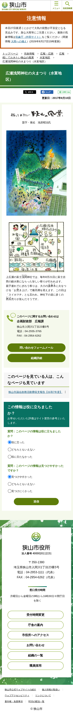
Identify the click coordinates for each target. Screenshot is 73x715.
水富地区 (45, 57)
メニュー (56, 8)
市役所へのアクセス (35, 635)
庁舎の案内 (35, 625)
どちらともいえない (23, 449)
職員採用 (36, 665)
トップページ (10, 53)
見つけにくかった (21, 491)
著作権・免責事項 (14, 701)
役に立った (18, 442)
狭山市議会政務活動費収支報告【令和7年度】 (35, 392)
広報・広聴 (46, 53)
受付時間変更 (36, 614)
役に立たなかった (21, 456)
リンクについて (43, 695)
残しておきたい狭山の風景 (18, 57)
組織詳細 (36, 358)
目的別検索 (67, 8)
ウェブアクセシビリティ (17, 695)
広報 (61, 53)
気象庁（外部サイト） (29, 36)
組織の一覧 (35, 655)
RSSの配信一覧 (36, 701)
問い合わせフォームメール (36, 347)
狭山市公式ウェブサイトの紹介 (20, 689)
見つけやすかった (21, 476)
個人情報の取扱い (51, 689)
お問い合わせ (36, 645)
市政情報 (29, 53)
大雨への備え (19, 41)
